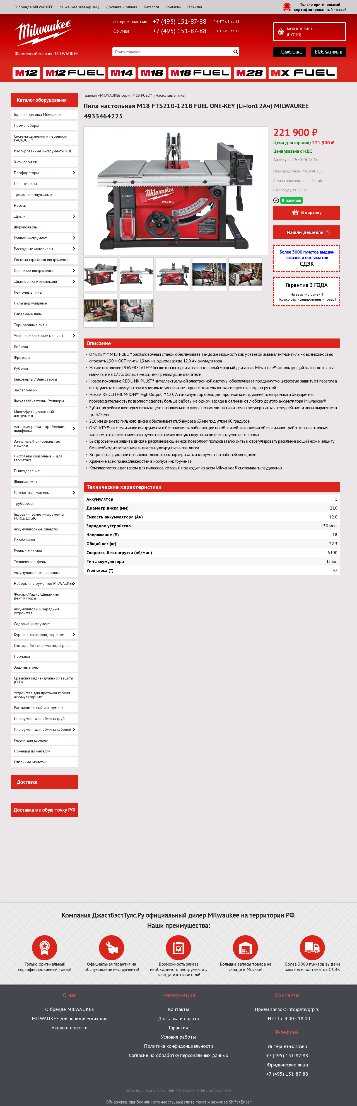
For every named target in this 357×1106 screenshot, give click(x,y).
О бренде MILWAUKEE (34, 6)
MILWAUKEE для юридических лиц (70, 1018)
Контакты (173, 6)
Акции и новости (70, 1027)
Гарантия (194, 6)
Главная (90, 95)
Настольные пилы (170, 95)
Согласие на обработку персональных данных (178, 1055)
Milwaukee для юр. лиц (79, 6)
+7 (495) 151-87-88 (179, 21)
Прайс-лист (291, 51)
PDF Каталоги (328, 51)
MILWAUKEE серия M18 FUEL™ (126, 95)
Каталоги (151, 6)
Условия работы (178, 1037)
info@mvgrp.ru (303, 1009)
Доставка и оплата (121, 6)
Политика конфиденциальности (178, 1046)
